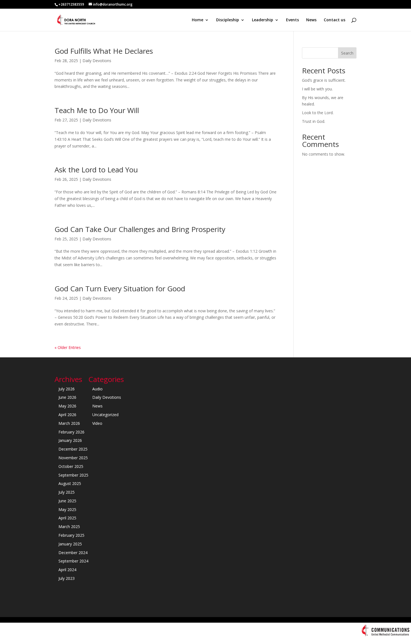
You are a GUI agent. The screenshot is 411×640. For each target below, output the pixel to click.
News (311, 20)
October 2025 (70, 466)
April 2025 (67, 518)
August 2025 (69, 483)
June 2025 (67, 500)
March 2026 (69, 423)
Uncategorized (105, 414)
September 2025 (73, 475)
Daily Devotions (96, 60)
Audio (97, 388)
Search (347, 53)
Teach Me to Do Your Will (97, 110)
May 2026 (67, 406)
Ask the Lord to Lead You (96, 170)
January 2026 (70, 440)
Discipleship (227, 20)
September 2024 (73, 561)
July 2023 (66, 578)
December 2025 (73, 449)
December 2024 (73, 552)
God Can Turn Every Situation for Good (120, 288)
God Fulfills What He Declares (104, 51)
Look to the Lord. (318, 112)
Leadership (262, 20)
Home (197, 20)
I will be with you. (317, 89)
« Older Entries (68, 347)
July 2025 (66, 492)
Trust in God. (313, 121)
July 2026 (66, 388)
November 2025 (73, 457)
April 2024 (67, 569)
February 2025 (71, 535)
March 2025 (69, 526)
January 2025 (70, 544)
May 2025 (67, 509)
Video (97, 423)
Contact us (334, 20)
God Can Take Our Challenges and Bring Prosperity (140, 229)
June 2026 (67, 397)
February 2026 (71, 432)
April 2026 (67, 414)
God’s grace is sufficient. (324, 80)
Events (292, 20)
